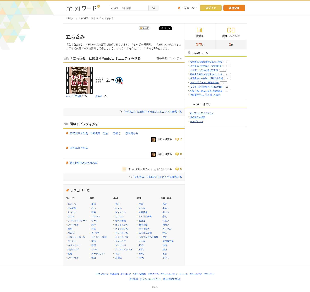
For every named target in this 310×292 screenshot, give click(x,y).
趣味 (93, 204)
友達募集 (143, 212)
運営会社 (134, 279)
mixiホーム (72, 18)
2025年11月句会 (79, 148)
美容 (117, 204)
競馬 (93, 212)
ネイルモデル (121, 229)
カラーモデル (121, 233)
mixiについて (102, 273)
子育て (166, 257)
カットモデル (121, 224)
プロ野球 (72, 208)
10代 (141, 245)
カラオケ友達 (145, 233)
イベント (183, 273)
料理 (93, 245)
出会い (166, 208)
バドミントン (74, 245)
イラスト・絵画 (99, 237)
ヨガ (117, 253)
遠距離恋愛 (168, 241)
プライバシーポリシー (150, 279)
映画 (93, 257)
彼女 (165, 237)
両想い (166, 224)
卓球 (70, 229)
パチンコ (95, 216)
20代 (141, 249)
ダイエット (120, 212)
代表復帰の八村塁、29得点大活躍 (206, 78)
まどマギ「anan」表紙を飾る (204, 82)
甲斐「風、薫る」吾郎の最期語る (206, 91)
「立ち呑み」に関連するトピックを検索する (157, 176)
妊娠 (165, 249)
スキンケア (120, 241)
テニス (71, 216)
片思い (166, 220)
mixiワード (209, 273)
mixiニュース (196, 273)
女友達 (142, 220)
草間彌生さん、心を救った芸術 (205, 95)
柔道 (70, 253)
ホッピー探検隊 (73, 96)
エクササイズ (121, 237)
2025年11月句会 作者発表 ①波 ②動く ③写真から (104, 133)
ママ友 (142, 241)
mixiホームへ (189, 7)
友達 (141, 204)
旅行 (93, 224)
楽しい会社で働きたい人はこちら (147, 169)
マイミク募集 (145, 216)
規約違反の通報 (197, 117)
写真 (93, 229)
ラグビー (72, 241)
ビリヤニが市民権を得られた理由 (206, 86)
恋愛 (165, 204)
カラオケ (95, 233)
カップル (167, 229)
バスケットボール (76, 237)
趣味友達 (143, 224)
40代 (141, 257)
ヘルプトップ (196, 121)
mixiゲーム (153, 273)
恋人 (165, 216)
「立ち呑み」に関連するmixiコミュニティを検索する (152, 111)
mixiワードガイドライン (201, 113)
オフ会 (142, 208)
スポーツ (72, 204)
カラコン (119, 216)
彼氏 (165, 233)
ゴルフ (71, 233)
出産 (165, 253)
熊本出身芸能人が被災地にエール (206, 74)
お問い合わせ (139, 273)
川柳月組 (162, 139)
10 (227, 75)
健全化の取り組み (171, 279)
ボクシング (73, 249)
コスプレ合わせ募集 (148, 237)
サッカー (72, 212)
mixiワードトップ (91, 18)
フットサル (73, 224)
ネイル (118, 208)
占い (93, 208)
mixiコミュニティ (169, 273)
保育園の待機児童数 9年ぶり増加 (206, 62)
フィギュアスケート (77, 220)
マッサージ (120, 245)
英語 (93, 241)
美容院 (118, 257)
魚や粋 (99, 96)
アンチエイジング (123, 249)
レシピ (94, 249)
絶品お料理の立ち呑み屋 (83, 162)
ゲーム (94, 220)
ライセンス (126, 273)
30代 (141, 253)
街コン (166, 212)
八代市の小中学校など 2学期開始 (206, 66)
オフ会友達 (144, 229)
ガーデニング (97, 253)
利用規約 (114, 273)
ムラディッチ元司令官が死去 (204, 70)
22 (227, 87)
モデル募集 (120, 220)
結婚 (165, 245)
